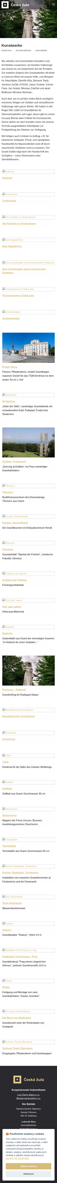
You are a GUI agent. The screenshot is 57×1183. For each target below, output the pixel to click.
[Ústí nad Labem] (28, 600)
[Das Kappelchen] (28, 240)
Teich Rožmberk (12, 903)
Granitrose (8, 739)
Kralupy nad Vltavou (14, 580)
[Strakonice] (28, 395)
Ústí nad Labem (11, 606)
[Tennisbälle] (28, 839)
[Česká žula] (15, 4)
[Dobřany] (28, 171)
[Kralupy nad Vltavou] (28, 573)
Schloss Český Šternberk (17, 1048)
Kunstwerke (41, 50)
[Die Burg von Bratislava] (28, 1011)
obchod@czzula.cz (28, 1128)
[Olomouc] (28, 543)
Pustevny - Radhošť (14, 689)
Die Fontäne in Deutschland (19, 223)
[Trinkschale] (28, 194)
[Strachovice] (28, 809)
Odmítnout (28, 1174)
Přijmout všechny (28, 1166)
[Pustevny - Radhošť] (28, 670)
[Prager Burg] (28, 347)
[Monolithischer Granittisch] (28, 710)
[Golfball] (28, 782)
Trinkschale (9, 200)
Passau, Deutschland (15, 522)
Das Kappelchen (12, 246)
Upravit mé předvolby (17, 1158)
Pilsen (6, 987)
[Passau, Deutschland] (28, 516)
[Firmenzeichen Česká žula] (28, 289)
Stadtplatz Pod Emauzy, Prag (19, 956)
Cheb (5, 762)
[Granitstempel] (28, 312)
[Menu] (53, 4)
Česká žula (7, 50)
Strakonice (8, 401)
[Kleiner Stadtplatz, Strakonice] (28, 866)
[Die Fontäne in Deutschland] (28, 217)
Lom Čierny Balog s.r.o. (28, 1095)
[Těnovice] (28, 485)
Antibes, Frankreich (14, 461)
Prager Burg (9, 367)
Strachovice (9, 815)
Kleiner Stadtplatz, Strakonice (20, 872)
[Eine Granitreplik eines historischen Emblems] (28, 262)
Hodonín (7, 633)
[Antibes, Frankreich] (28, 442)
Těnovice (7, 492)
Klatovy (6, 930)
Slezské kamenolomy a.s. (28, 1098)
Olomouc (7, 549)
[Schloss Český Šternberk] (28, 1042)
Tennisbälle (9, 846)
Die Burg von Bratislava (16, 1017)
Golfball (7, 788)
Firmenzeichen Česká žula (18, 295)
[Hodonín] (28, 627)
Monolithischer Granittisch (18, 716)
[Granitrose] (28, 733)
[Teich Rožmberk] (28, 896)
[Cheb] (28, 755)
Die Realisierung (23, 50)
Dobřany (7, 178)
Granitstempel (10, 318)
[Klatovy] (28, 923)
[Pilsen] (28, 980)
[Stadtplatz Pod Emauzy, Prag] (28, 950)
